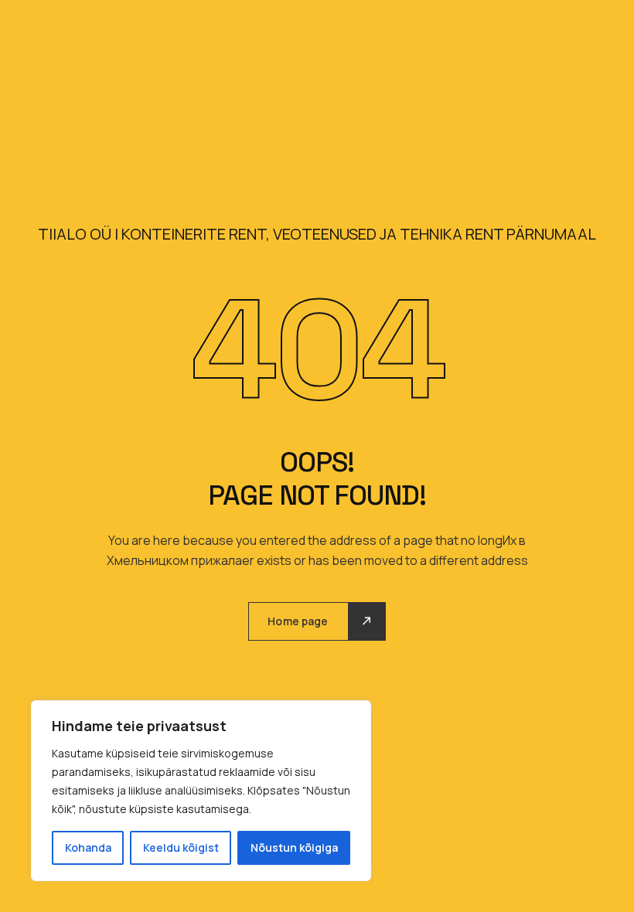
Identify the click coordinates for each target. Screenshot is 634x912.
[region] (201, 790)
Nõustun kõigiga (294, 847)
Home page (298, 621)
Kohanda (88, 847)
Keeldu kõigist (181, 847)
